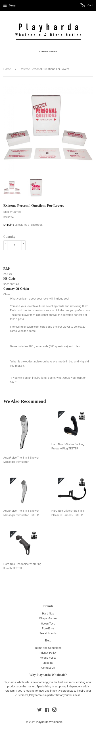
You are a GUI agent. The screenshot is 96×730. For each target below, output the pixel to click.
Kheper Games (48, 618)
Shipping (8, 224)
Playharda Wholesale (49, 722)
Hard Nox (48, 613)
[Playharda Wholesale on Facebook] (47, 710)
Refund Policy (48, 657)
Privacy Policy (48, 652)
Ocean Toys (48, 623)
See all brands (48, 633)
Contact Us (48, 667)
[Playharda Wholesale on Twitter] (39, 710)
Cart (90, 5)
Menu (12, 5)
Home (7, 69)
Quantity (9, 236)
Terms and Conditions (48, 647)
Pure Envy (48, 628)
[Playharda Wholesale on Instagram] (54, 710)
